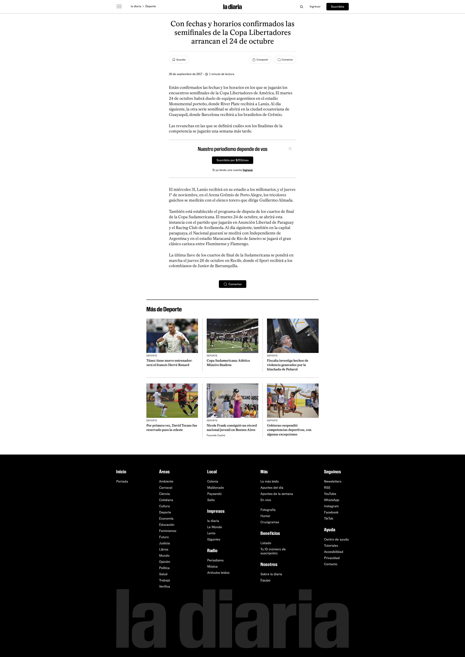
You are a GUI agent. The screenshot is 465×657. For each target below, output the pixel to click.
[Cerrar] (290, 149)
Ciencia (164, 494)
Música (212, 566)
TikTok (328, 519)
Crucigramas (269, 522)
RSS (327, 488)
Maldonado (215, 488)
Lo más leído (269, 481)
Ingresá (248, 170)
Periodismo (215, 560)
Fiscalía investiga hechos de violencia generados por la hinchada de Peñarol (287, 365)
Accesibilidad (333, 552)
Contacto (330, 564)
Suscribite (337, 6)
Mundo (164, 556)
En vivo (265, 500)
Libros (163, 549)
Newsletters (332, 481)
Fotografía (268, 510)
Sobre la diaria (271, 574)
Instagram (331, 506)
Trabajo (164, 580)
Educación (166, 525)
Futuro (164, 537)
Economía (166, 519)
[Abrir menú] (119, 6)
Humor (265, 516)
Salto (211, 500)
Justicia (164, 543)
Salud (163, 574)
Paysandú (214, 494)
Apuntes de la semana (276, 494)
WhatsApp (331, 500)
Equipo (265, 580)
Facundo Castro (216, 435)
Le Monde (214, 527)
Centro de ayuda (336, 539)
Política (164, 568)
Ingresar (315, 6)
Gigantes (213, 539)
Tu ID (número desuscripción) (273, 551)
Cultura (164, 506)
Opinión (164, 562)
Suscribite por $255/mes (233, 160)
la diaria (136, 6)
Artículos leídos (218, 573)
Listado (265, 543)
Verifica (164, 586)
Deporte (150, 6)
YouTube (330, 494)
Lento (211, 533)
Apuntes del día (271, 488)
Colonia (212, 481)
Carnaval (165, 488)
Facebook (331, 512)
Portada (122, 481)
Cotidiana (166, 500)
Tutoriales (331, 546)
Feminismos (167, 531)
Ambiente (166, 481)
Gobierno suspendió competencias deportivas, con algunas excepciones (289, 429)
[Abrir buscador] (301, 6)
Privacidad (332, 558)
